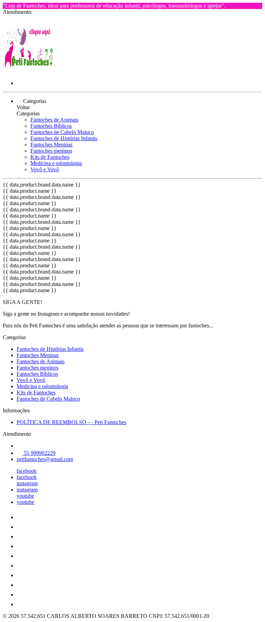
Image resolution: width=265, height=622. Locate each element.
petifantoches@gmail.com (45, 459)
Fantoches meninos (51, 151)
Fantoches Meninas (51, 144)
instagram (27, 483)
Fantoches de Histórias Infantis (63, 138)
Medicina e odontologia (56, 163)
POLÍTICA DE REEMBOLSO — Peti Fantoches (71, 422)
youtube (25, 496)
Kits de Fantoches (49, 157)
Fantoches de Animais (54, 120)
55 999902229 (39, 453)
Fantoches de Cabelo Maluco (62, 132)
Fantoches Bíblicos (51, 126)
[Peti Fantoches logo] (29, 71)
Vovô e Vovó (44, 169)
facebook (27, 471)
